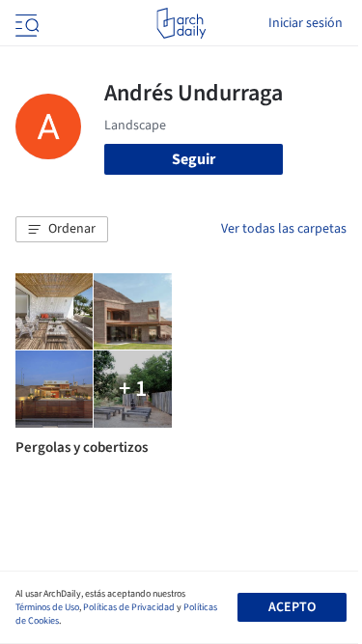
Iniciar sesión (305, 23)
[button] (61, 229)
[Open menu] (25, 23)
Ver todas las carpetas (284, 228)
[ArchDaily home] (181, 23)
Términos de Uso (47, 607)
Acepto (292, 607)
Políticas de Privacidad (129, 607)
